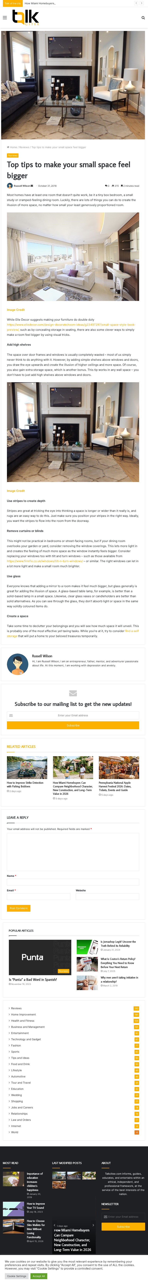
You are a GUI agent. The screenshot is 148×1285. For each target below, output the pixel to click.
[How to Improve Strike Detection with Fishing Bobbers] (27, 767)
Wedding (16, 1095)
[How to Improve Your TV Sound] (13, 1209)
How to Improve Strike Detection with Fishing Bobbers (25, 784)
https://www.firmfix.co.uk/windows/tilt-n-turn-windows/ (45, 561)
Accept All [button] (39, 1276)
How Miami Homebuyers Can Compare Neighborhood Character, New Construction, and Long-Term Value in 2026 (73, 788)
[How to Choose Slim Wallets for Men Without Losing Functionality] (13, 1226)
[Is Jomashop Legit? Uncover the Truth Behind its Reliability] (87, 947)
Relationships (19, 1113)
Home (13, 147)
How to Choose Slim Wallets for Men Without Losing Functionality (36, 1229)
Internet (16, 1126)
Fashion (16, 1045)
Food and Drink (20, 1064)
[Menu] (5, 19)
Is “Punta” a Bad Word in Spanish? (33, 979)
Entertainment (20, 1033)
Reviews (24, 147)
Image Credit (16, 310)
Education (17, 1088)
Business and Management (28, 1026)
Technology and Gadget (26, 1039)
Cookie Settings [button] (16, 1276)
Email (11, 890)
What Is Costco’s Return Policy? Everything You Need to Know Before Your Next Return (118, 963)
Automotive (18, 1076)
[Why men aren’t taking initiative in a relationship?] (87, 983)
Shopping (17, 1101)
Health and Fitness (22, 1020)
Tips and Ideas (20, 1057)
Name (11, 875)
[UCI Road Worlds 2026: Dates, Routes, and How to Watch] (74, 1175)
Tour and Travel (21, 1082)
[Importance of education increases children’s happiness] (13, 1179)
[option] (74, 1225)
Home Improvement (23, 1014)
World (14, 1132)
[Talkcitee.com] (26, 17)
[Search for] (143, 19)
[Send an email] (32, 185)
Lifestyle (16, 1070)
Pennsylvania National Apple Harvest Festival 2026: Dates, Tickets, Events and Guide (115, 786)
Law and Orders (21, 1119)
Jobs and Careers (22, 1107)
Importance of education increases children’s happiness (35, 1182)
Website (81, 890)
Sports (15, 1051)
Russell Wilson (22, 185)
